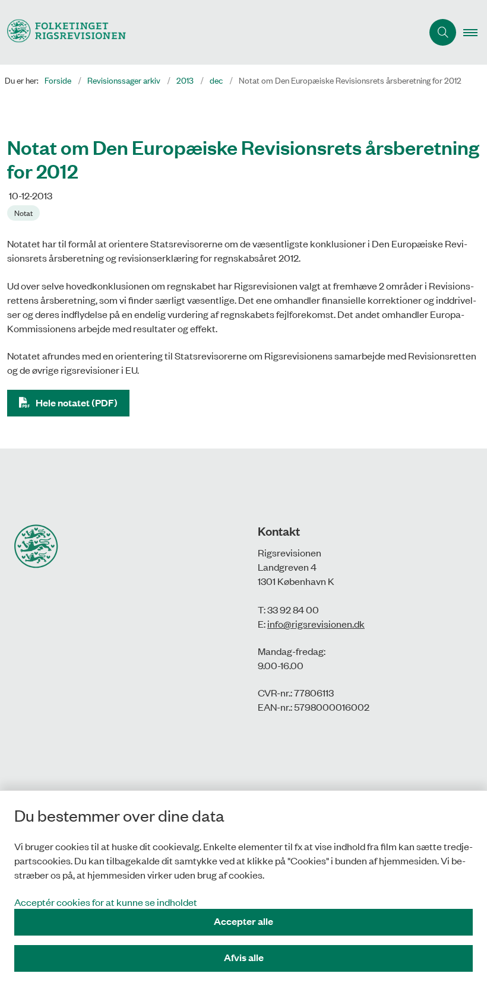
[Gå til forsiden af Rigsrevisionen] (206, 32)
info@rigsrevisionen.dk (316, 623)
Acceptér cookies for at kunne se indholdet (105, 901)
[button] (475, 33)
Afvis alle (244, 957)
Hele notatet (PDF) (77, 402)
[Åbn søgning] (442, 32)
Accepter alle (243, 921)
